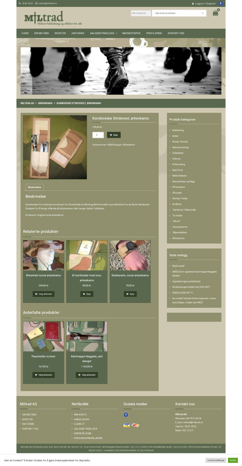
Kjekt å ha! (177, 170)
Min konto (80, 414)
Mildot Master (179, 175)
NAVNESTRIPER (131, 33)
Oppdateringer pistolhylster (186, 281)
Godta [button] (233, 460)
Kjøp (115, 135)
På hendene (178, 187)
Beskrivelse (34, 187)
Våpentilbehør (179, 232)
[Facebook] (220, 3)
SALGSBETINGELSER (102, 33)
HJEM (25, 33)
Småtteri (177, 204)
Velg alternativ (45, 294)
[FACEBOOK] (125, 414)
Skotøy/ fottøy (180, 198)
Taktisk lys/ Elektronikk (184, 209)
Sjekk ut (79, 424)
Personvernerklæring (88, 438)
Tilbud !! (176, 221)
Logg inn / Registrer (205, 3)
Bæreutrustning (180, 147)
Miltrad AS (27, 103)
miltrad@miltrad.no (48, 3)
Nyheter (60, 33)
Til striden (177, 215)
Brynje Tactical (180, 141)
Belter (175, 136)
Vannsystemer (180, 227)
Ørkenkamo (45, 103)
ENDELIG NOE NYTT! (182, 292)
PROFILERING (154, 33)
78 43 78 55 (27, 3)
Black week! (178, 266)
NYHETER (27, 419)
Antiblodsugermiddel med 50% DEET (191, 287)
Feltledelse (178, 153)
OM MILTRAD (41, 33)
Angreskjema (83, 433)
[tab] (34, 187)
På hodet (177, 193)
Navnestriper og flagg (183, 181)
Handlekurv (81, 419)
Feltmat (176, 158)
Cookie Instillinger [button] (215, 460)
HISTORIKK (78, 33)
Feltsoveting (178, 164)
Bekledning (178, 130)
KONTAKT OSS (176, 33)
